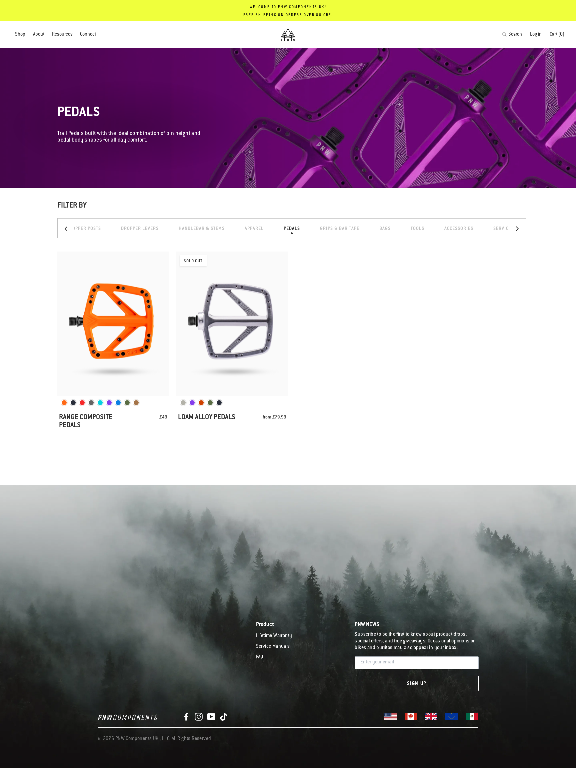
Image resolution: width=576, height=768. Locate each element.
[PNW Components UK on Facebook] (186, 717)
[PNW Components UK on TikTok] (224, 717)
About (38, 34)
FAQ (259, 657)
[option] (83, 228)
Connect (88, 34)
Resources (62, 34)
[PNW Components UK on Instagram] (199, 717)
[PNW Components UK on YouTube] (211, 717)
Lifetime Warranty (274, 636)
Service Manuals (273, 646)
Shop (20, 34)
